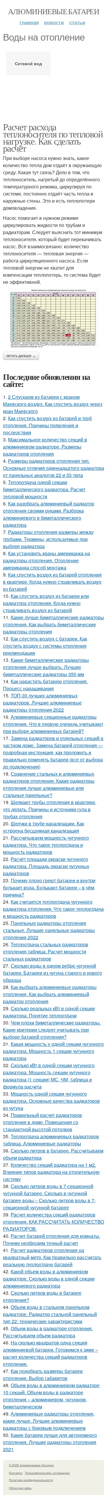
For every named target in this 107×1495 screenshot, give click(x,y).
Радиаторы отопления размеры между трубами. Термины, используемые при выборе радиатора (48, 539)
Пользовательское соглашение (47, 1473)
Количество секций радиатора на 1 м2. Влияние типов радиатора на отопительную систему (51, 1171)
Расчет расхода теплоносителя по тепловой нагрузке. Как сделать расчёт (53, 137)
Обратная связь (20, 1488)
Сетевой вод (28, 63)
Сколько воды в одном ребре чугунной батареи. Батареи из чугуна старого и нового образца (52, 972)
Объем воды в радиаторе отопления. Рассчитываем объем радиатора (48, 1332)
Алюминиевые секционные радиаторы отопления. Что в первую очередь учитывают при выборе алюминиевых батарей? (53, 723)
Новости (54, 22)
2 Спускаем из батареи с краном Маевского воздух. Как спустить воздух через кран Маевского (52, 403)
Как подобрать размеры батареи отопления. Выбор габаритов (43, 1375)
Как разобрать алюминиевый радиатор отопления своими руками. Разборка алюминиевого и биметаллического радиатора (48, 514)
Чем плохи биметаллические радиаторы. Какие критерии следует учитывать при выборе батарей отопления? (52, 1029)
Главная (29, 22)
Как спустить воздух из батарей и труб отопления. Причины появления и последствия (47, 425)
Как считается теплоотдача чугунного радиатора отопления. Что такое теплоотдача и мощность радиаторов (53, 908)
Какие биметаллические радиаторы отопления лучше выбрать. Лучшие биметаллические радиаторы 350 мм (46, 667)
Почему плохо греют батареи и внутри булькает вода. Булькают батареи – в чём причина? (49, 887)
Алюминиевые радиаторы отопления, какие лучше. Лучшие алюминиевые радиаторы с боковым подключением (49, 1420)
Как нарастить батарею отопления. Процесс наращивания (45, 685)
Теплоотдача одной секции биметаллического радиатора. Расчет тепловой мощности (44, 489)
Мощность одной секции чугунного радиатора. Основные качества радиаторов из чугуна (51, 1100)
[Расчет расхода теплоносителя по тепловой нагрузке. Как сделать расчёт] (53, 319)
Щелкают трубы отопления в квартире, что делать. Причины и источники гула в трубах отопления (49, 809)
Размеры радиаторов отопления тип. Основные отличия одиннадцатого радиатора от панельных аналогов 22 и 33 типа (53, 467)
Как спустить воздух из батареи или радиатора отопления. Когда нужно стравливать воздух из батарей (46, 603)
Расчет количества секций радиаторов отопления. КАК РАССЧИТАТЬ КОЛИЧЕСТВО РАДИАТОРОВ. (53, 1221)
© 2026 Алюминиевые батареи (31, 1465)
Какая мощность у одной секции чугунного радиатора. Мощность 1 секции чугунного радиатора (53, 1051)
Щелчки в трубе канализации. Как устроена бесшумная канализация (43, 827)
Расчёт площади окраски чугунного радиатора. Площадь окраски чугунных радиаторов (46, 866)
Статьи (77, 22)
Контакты (15, 1473)
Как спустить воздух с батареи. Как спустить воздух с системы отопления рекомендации (45, 645)
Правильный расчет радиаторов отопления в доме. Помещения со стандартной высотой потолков (42, 1122)
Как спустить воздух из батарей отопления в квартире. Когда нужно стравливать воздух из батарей (52, 581)
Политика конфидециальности (31, 1480)
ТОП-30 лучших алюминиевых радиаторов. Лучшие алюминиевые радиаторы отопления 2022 (42, 702)
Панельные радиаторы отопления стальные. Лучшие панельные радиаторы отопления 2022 (49, 930)
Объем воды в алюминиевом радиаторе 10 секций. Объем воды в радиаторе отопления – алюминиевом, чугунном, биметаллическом (51, 1396)
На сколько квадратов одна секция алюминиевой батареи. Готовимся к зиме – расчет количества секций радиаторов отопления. (50, 1353)
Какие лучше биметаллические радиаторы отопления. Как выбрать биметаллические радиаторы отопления (53, 624)
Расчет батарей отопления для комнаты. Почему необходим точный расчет (51, 1239)
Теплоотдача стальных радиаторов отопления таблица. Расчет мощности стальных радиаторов (45, 951)
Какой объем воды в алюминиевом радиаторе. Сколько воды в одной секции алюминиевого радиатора (49, 1278)
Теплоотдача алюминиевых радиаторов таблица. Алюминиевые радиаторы (51, 1140)
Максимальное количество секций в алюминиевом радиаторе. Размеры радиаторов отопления (45, 446)
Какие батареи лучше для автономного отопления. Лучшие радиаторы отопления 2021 (50, 1442)
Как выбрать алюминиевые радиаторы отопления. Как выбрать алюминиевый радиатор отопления (50, 994)
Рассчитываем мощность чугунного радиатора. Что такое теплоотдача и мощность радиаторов (46, 844)
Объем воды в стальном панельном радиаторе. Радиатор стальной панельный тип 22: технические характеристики (50, 1314)
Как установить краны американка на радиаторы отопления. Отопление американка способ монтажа (46, 560)
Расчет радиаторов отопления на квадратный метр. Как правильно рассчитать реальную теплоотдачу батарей (52, 1257)
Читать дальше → (21, 356)
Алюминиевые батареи (53, 11)
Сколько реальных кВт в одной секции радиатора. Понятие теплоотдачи (49, 1012)
